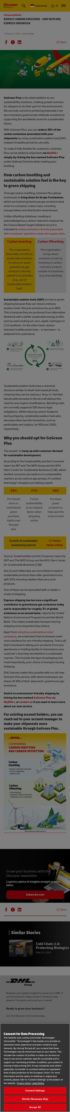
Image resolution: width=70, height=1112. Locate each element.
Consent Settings (35, 1090)
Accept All (35, 1107)
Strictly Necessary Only (35, 1099)
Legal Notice (38, 1083)
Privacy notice (24, 1083)
